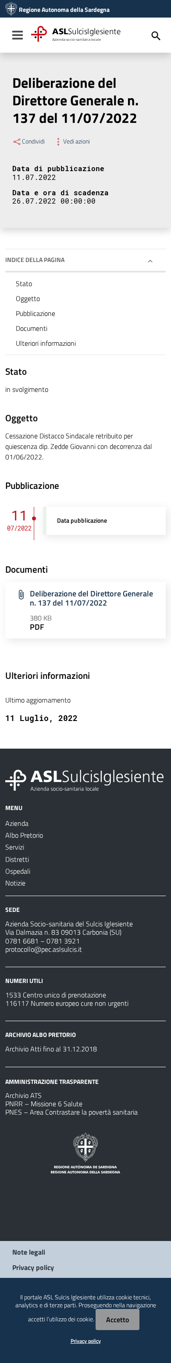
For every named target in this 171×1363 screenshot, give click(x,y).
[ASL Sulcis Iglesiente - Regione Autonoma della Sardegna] (84, 779)
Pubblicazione (35, 313)
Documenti (31, 328)
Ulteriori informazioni (46, 343)
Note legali (28, 1252)
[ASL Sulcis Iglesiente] (11, 10)
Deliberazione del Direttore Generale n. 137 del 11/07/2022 (91, 598)
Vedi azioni (76, 141)
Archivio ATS (23, 1095)
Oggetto (28, 298)
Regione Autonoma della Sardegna (64, 10)
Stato (24, 283)
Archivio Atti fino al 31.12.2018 (51, 1049)
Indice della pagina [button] (34, 259)
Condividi (33, 141)
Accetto (117, 1319)
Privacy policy (33, 1267)
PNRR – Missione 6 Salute (43, 1103)
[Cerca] (156, 36)
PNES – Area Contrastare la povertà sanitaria (71, 1112)
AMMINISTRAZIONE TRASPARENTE (52, 1081)
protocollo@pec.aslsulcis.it (43, 949)
